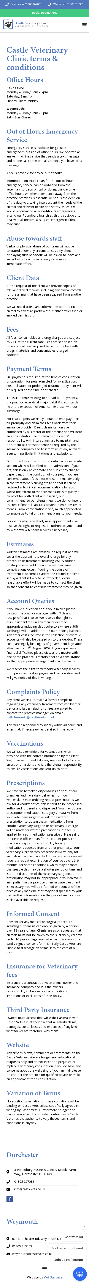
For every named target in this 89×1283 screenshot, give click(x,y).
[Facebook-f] (9, 1199)
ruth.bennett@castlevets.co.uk (30, 717)
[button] (84, 24)
